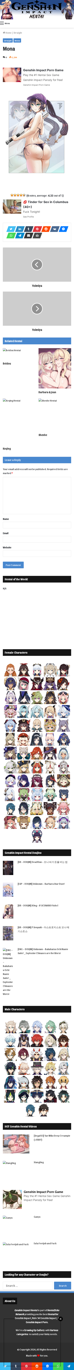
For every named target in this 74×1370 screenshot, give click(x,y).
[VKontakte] (53, 229)
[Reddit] (45, 229)
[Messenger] (62, 229)
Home (8, 32)
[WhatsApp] (10, 235)
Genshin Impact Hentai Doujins (23, 852)
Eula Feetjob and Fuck (45, 1243)
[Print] (36, 235)
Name (6, 518)
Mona (17, 40)
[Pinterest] (36, 229)
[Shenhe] (55, 414)
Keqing (7, 448)
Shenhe (43, 434)
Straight (17, 32)
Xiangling (39, 1162)
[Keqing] (19, 421)
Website (7, 547)
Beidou (7, 363)
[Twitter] (10, 229)
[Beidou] (19, 354)
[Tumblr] (27, 229)
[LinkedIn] (19, 229)
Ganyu (37, 1216)
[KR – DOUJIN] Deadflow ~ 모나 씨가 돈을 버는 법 (43, 861)
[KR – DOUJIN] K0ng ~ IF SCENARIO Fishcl (38, 905)
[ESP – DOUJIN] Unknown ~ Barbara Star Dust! (41, 883)
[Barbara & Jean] (55, 368)
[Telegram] (19, 235)
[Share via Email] (27, 235)
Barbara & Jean (47, 392)
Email (6, 533)
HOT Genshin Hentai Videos (21, 1126)
